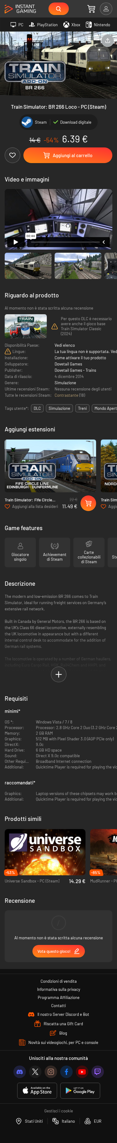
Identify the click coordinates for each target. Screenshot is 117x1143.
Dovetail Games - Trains (75, 370)
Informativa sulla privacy (58, 989)
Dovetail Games (68, 363)
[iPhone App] (37, 1091)
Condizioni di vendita (59, 981)
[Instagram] (51, 1072)
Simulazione (65, 382)
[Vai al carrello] (91, 9)
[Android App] (80, 1091)
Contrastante (67, 395)
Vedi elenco (65, 345)
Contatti (58, 1005)
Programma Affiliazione (59, 997)
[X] (35, 1072)
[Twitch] (97, 1072)
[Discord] (19, 1072)
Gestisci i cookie (58, 1110)
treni (82, 408)
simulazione (59, 408)
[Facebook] (66, 1072)
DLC (37, 408)
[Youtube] (82, 1072)
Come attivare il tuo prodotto (80, 357)
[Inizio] (20, 9)
